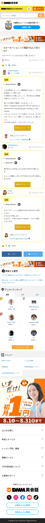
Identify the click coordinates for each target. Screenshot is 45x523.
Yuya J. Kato (11, 322)
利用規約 (5, 367)
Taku (11, 338)
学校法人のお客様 (22, 512)
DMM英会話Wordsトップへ (11, 373)
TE (34, 338)
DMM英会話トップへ (31, 367)
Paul (11, 307)
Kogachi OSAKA (34, 322)
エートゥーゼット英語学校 (18, 140)
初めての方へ (6, 360)
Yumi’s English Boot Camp (18, 239)
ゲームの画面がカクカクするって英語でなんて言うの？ (21, 275)
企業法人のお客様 (22, 505)
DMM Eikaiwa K (34, 307)
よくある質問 (28, 361)
